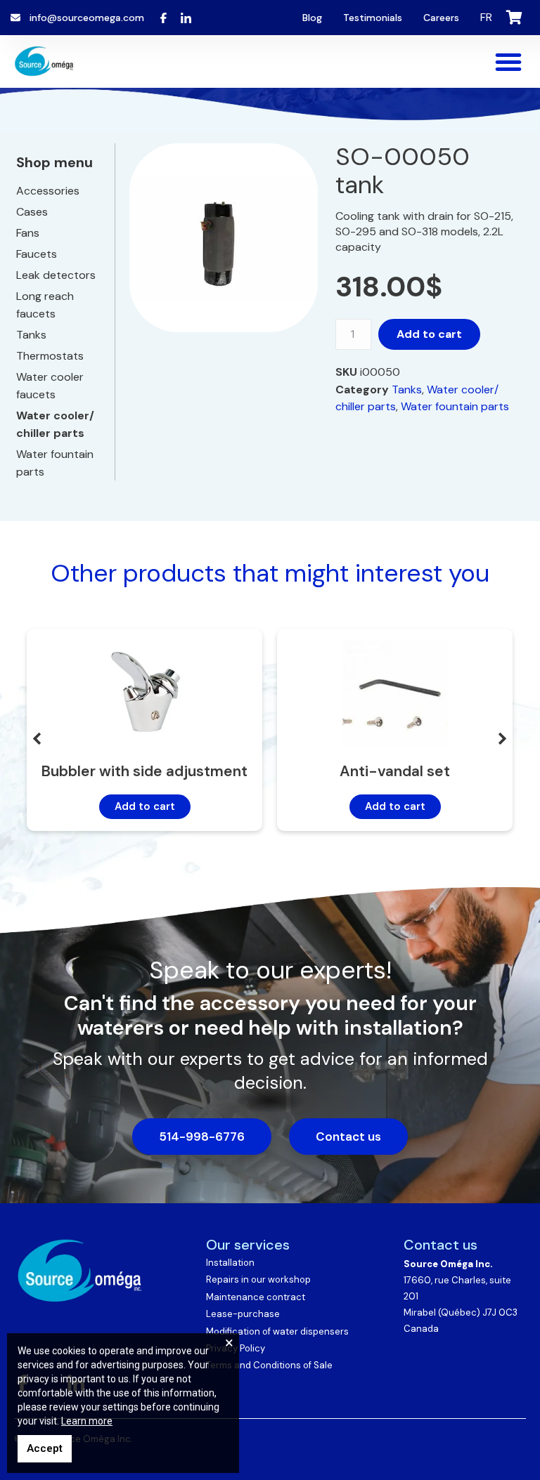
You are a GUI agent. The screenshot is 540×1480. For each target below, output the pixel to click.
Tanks (407, 389)
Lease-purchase (243, 1314)
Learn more (86, 1421)
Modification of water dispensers (277, 1331)
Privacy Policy (235, 1348)
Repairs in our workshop (258, 1279)
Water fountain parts (455, 406)
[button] (508, 62)
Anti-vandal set (395, 771)
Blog (312, 17)
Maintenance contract (255, 1297)
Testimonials (372, 17)
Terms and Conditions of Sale (269, 1365)
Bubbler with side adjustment (144, 771)
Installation (230, 1263)
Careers (441, 17)
